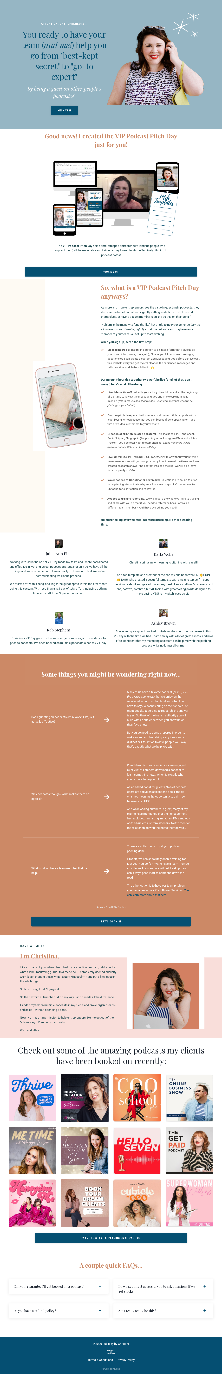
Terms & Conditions (100, 1360)
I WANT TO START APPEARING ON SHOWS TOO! (111, 1238)
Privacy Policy (126, 1360)
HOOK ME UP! (111, 271)
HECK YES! (64, 110)
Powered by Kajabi (111, 1369)
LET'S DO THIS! (111, 921)
